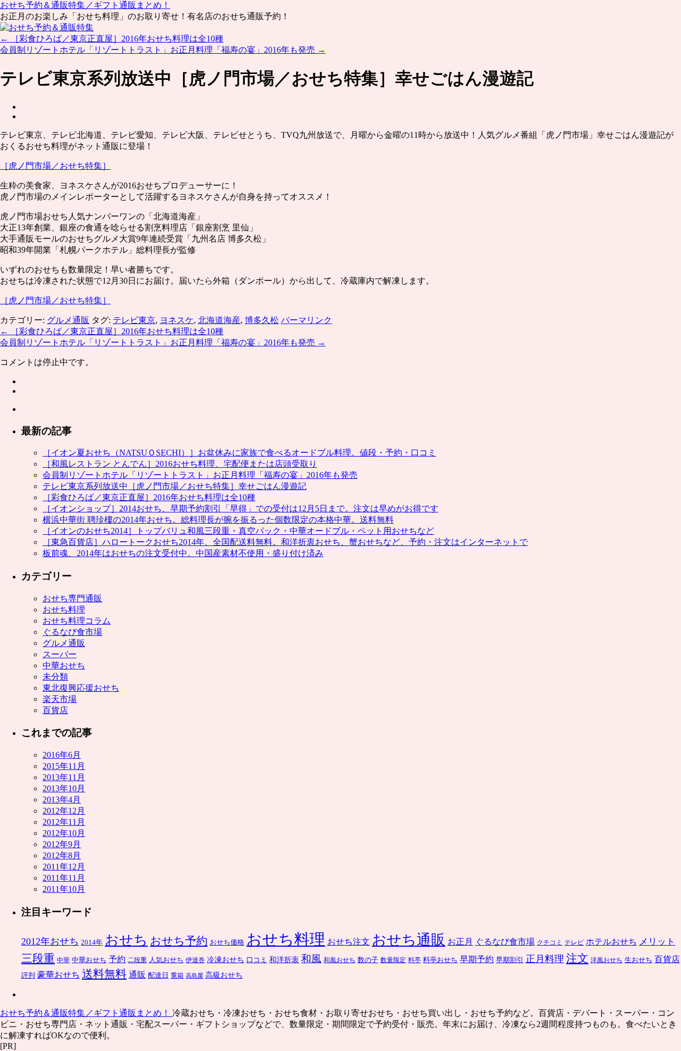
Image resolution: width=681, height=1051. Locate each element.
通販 (137, 974)
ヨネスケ (177, 320)
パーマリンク (306, 320)
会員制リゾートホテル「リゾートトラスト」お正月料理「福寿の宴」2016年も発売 (163, 49)
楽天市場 (60, 699)
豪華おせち (58, 974)
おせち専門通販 (72, 598)
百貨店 (55, 710)
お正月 (460, 942)
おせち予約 (178, 940)
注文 (577, 958)
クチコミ (549, 942)
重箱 (177, 975)
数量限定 (393, 960)
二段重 (137, 960)
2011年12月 (64, 866)
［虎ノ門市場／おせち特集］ (55, 165)
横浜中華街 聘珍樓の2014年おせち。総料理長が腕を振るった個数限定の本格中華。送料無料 (218, 519)
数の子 (368, 960)
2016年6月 (62, 754)
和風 (311, 958)
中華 (63, 960)
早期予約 (477, 959)
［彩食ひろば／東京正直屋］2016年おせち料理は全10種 (111, 38)
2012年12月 (64, 810)
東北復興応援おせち (81, 687)
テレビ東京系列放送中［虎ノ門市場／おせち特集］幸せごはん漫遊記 (174, 486)
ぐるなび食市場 (72, 631)
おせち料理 (64, 609)
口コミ (256, 960)
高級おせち (224, 975)
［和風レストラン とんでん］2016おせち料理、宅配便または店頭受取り (180, 463)
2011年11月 (64, 877)
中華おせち (64, 665)
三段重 (38, 958)
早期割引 (510, 960)
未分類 (55, 676)
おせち (126, 940)
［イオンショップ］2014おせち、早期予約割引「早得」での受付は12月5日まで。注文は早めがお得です (240, 508)
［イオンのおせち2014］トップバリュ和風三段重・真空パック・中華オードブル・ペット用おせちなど (238, 530)
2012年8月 (62, 855)
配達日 (158, 975)
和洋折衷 (284, 960)
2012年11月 (64, 821)
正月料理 (545, 959)
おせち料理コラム (77, 620)
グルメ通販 (68, 320)
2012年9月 (62, 844)
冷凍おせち (225, 960)
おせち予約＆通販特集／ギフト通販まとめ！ (85, 5)
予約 (117, 959)
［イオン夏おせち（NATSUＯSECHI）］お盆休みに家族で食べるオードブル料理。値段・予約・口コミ (239, 452)
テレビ (574, 942)
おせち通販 (408, 940)
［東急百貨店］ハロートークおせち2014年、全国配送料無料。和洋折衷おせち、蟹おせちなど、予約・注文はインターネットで (285, 542)
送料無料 (104, 973)
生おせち (638, 960)
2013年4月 (62, 799)
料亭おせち (440, 960)
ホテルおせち (611, 942)
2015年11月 (64, 766)
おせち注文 (348, 942)
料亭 (414, 960)
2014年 (92, 942)
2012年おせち (50, 941)
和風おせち (339, 960)
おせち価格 (227, 942)
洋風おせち (606, 960)
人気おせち (166, 960)
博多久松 (262, 320)
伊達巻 (195, 960)
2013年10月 (64, 788)
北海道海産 (219, 320)
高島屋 (194, 976)
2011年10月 (64, 888)
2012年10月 (64, 833)
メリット (657, 942)
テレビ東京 (134, 320)
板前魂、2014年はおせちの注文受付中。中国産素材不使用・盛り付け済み (183, 553)
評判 (28, 975)
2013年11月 (64, 777)
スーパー (60, 654)
